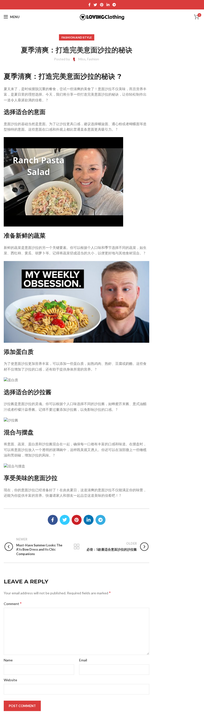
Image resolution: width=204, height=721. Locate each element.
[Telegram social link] (114, 4)
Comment (13, 603)
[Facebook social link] (89, 4)
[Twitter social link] (95, 4)
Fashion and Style (76, 37)
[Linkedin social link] (108, 4)
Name (8, 660)
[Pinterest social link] (102, 4)
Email (83, 660)
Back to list (76, 546)
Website (10, 680)
